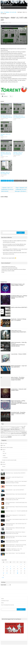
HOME (2, 598)
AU (5, 426)
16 (24, 568)
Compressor (18, 426)
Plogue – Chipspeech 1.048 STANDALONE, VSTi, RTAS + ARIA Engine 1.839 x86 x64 (21, 189)
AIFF (1, 426)
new (26, 431)
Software (4, 464)
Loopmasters (22, 429)
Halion (7, 428)
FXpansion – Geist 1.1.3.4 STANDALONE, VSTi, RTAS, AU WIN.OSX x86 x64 (7, 189)
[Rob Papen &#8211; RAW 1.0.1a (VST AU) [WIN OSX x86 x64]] (6, 108)
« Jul (3, 577)
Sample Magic (13, 432)
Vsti (26, 180)
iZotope (20, 428)
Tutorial (12, 435)
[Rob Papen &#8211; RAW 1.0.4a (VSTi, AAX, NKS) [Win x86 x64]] (6, 145)
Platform (3, 449)
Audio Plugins (4, 443)
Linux (4, 451)
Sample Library (8, 432)
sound (4, 433)
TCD (6, 435)
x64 (13, 12)
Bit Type (3, 445)
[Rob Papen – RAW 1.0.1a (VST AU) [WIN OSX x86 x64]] (19, 108)
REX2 (4, 432)
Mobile (4, 455)
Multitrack (13, 431)
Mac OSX (4, 453)
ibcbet (3, 636)
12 (10, 568)
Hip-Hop (10, 428)
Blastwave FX (13, 426)
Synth (21, 180)
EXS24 (5, 428)
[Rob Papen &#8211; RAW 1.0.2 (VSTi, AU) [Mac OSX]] (6, 165)
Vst (10, 12)
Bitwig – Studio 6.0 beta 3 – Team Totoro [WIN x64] (15, 553)
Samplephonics (18, 432)
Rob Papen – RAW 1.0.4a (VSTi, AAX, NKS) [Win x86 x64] (6, 154)
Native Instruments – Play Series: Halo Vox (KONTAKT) (15, 485)
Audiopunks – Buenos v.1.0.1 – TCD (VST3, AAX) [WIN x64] (16, 510)
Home (2, 12)
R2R (2, 432)
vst (23, 180)
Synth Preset (3, 435)
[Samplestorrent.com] (14, 5)
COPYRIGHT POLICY (5, 600)
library (17, 429)
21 (17, 570)
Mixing (8, 431)
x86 (15, 12)
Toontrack (9, 435)
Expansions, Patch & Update (7, 447)
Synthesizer (24, 433)
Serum (2, 433)
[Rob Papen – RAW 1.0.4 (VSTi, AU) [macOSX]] (19, 145)
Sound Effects (8, 433)
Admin (3, 22)
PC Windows (6, 12)
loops (2, 431)
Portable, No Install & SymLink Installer (9, 460)
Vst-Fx (3, 437)
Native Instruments (20, 431)
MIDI (5, 431)
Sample (3, 462)
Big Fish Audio (8, 426)
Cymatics (22, 426)
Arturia (3, 426)
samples (24, 432)
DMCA (2, 602)
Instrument (16, 180)
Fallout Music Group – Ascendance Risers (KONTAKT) (15, 472)
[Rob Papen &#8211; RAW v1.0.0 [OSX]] (6, 127)
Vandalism (16, 435)
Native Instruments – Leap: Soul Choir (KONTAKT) (14, 489)
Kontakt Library (9, 429)
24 (3, 573)
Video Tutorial (20, 435)
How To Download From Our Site (7, 604)
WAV (10, 437)
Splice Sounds (14, 433)
